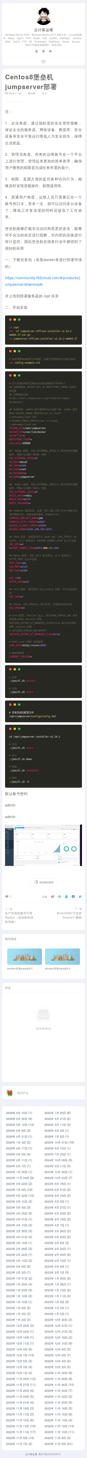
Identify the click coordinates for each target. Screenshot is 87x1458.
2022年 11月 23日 (17, 1396)
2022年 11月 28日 (56, 1379)
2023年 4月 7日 (54, 1225)
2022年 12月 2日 (55, 1367)
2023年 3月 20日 (55, 1237)
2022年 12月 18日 (56, 1337)
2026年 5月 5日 (54, 1130)
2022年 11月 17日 (17, 1414)
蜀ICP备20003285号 (49, 1454)
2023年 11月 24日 (17, 1178)
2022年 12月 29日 (17, 1325)
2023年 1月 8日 (54, 1302)
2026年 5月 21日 (55, 1119)
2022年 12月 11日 (17, 1343)
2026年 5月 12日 (17, 1125)
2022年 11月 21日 (17, 1402)
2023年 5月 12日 (17, 1201)
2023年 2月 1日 (54, 1272)
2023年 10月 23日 (56, 1178)
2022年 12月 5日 (17, 1361)
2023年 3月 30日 (17, 1231)
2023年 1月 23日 (17, 1290)
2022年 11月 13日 (17, 1426)
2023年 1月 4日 (16, 1314)
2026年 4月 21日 (17, 1136)
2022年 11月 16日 (56, 1414)
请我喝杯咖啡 (46, 882)
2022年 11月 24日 (56, 1391)
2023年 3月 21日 (17, 1237)
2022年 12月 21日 (56, 1331)
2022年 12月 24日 (17, 1331)
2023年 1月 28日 (55, 1284)
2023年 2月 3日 (16, 1272)
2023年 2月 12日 (55, 1260)
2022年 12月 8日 (55, 1349)
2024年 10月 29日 (56, 1160)
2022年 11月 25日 (17, 1391)
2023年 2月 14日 (17, 1260)
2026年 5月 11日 (55, 1125)
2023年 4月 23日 (55, 1213)
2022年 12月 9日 (17, 1349)
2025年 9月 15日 (55, 1148)
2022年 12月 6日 (55, 1355)
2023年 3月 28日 (55, 1231)
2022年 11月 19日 (17, 1408)
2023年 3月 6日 (54, 1243)
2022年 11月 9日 (17, 1438)
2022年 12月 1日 (17, 1373)
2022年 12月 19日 (17, 1337)
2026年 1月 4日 (16, 1142)
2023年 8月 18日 (55, 1184)
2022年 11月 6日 (55, 1444)
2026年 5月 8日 (16, 1130)
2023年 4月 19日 (55, 1219)
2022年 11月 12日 (56, 1426)
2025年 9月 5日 (16, 1154)
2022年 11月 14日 (56, 1420)
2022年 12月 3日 (17, 1367)
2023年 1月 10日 (17, 1302)
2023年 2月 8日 (16, 1266)
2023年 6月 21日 (55, 1190)
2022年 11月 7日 (17, 1444)
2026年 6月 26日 (17, 1119)
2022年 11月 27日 (17, 1385)
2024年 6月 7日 (16, 1166)
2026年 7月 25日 (55, 1113)
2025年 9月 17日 (17, 1148)
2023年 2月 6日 (54, 1266)
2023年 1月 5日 (54, 1308)
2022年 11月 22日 (56, 1396)
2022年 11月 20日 (56, 1402)
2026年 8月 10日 (17, 1113)
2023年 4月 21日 (17, 1219)
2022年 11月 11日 (17, 1432)
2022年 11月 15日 (17, 1420)
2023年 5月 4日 (16, 1207)
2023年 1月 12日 (17, 1296)
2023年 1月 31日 (17, 1278)
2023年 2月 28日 (17, 1249)
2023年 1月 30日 (55, 1278)
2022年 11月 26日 (56, 1385)
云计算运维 (43, 29)
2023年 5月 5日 (54, 1201)
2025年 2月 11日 (17, 1160)
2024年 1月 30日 (17, 1172)
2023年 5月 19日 (55, 1195)
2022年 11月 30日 (56, 1373)
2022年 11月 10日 (56, 1432)
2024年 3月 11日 (55, 1166)
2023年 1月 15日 (55, 1290)
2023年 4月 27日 (55, 1207)
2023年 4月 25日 (17, 1213)
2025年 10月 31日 (56, 1142)
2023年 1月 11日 (55, 1296)
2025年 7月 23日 (55, 1154)
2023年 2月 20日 (55, 1255)
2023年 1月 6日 (16, 1308)
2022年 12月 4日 (55, 1361)
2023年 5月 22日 (17, 1195)
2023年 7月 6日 (16, 1190)
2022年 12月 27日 (56, 1325)
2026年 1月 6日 (54, 1136)
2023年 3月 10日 (17, 1243)
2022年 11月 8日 (55, 1438)
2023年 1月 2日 (16, 1320)
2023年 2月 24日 (55, 1249)
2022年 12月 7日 (17, 1355)
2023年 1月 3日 (54, 1314)
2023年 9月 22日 (17, 1184)
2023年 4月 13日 (17, 1225)
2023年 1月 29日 (17, 1284)
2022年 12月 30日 (56, 1320)
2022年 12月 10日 (56, 1343)
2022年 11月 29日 (17, 1379)
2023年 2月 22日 (17, 1255)
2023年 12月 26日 (56, 1172)
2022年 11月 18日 (56, 1408)
